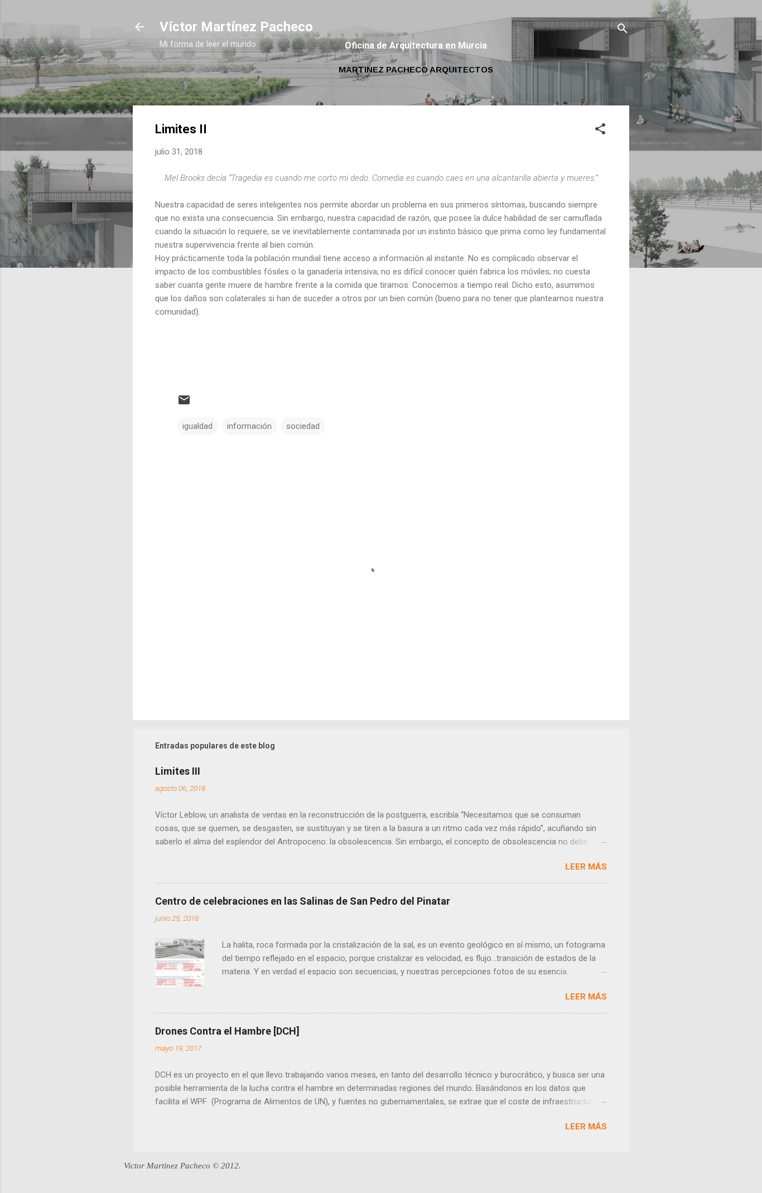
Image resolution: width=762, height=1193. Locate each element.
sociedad (303, 426)
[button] (600, 130)
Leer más (586, 867)
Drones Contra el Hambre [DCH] (227, 1031)
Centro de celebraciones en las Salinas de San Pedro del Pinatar (302, 901)
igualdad (197, 426)
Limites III (177, 771)
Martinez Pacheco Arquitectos (416, 69)
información (249, 426)
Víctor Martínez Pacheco (236, 27)
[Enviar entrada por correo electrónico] (184, 404)
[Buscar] (622, 30)
